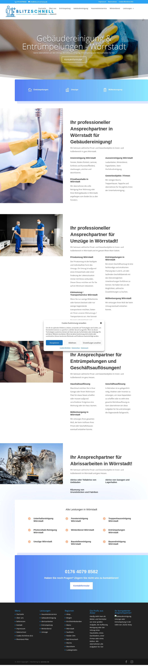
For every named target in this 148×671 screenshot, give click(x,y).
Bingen (69, 618)
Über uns (52, 9)
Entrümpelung (65, 9)
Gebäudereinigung (81, 9)
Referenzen (42, 14)
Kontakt (53, 14)
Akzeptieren (54, 343)
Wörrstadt (70, 629)
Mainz (68, 625)
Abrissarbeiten (47, 621)
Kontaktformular (81, 586)
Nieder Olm (70, 636)
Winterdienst (115, 9)
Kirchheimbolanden (74, 621)
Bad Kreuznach (72, 639)
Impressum (84, 348)
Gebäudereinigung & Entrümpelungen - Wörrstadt (74, 42)
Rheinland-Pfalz (22, 639)
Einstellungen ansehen (92, 343)
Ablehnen (72, 343)
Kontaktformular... (74, 59)
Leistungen (127, 9)
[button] (101, 323)
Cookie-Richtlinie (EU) (126, 2)
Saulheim (70, 632)
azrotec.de (44, 662)
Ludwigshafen (71, 650)
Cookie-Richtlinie (65, 348)
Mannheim (70, 646)
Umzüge (44, 632)
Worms (69, 643)
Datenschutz (76, 348)
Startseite (42, 9)
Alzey (68, 614)
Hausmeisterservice (99, 9)
